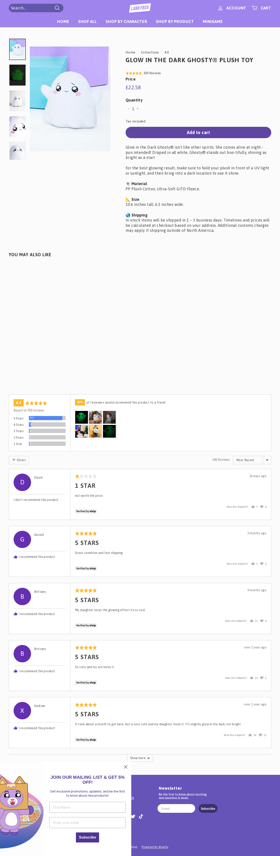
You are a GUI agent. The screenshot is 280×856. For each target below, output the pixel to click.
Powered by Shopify (155, 847)
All (166, 52)
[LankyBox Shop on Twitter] (133, 816)
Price (131, 79)
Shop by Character (126, 21)
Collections (150, 52)
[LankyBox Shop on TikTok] (141, 816)
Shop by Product (175, 21)
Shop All (87, 21)
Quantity (134, 100)
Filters (21, 460)
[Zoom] (70, 99)
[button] (143, 73)
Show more (138, 758)
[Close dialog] (126, 767)
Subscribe (208, 808)
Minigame (213, 21)
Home (63, 21)
